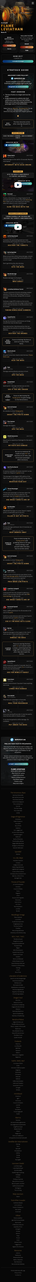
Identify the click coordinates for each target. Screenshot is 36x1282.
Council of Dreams (18, 1102)
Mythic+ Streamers (18, 1259)
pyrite (18, 473)
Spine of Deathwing (18, 1013)
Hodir (18, 1240)
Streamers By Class (18, 1257)
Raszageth (18, 1159)
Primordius (18, 900)
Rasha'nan (18, 1028)
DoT (26, 453)
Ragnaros (18, 1057)
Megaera (18, 893)
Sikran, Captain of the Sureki (18, 1026)
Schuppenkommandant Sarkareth (18, 1138)
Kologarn (18, 1229)
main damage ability (12, 576)
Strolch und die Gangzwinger (18, 978)
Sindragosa (18, 1188)
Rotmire (18, 854)
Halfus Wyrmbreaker (18, 1081)
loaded (17, 496)
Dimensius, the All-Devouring (18, 932)
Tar (23, 667)
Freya (18, 1235)
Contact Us (18, 1275)
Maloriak (18, 1076)
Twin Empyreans (18, 906)
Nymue (18, 1107)
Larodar (18, 1105)
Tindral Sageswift (18, 1111)
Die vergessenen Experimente (18, 1124)
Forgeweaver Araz (18, 924)
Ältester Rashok (18, 1129)
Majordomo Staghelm (18, 1055)
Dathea (18, 1153)
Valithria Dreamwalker (18, 1186)
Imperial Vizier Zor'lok (18, 952)
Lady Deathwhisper (18, 1168)
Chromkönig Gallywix (18, 994)
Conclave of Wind (18, 1063)
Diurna (18, 1157)
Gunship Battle (18, 1170)
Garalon (18, 956)
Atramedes (18, 1072)
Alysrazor (18, 1050)
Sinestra (18, 1090)
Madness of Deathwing (18, 1015)
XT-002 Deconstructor (18, 1224)
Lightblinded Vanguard (18, 869)
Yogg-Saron (18, 1244)
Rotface (18, 1177)
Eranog (18, 1144)
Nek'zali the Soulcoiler (18, 797)
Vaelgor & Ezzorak (18, 865)
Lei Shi (18, 970)
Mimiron (18, 1233)
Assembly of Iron (18, 1227)
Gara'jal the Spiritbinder (18, 943)
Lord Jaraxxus (18, 1205)
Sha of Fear (18, 972)
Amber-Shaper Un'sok (18, 961)
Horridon (18, 886)
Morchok (18, 1000)
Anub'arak (18, 1211)
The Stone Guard (18, 939)
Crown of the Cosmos (18, 871)
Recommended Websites (18, 1264)
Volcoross (18, 1100)
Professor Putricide (18, 1179)
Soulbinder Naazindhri (18, 921)
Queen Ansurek (18, 1037)
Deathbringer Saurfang (18, 1172)
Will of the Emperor (18, 950)
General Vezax (18, 1242)
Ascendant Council (18, 1085)
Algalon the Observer (18, 1246)
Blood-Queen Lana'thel (18, 1183)
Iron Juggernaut (18, 830)
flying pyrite (16, 397)
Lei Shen (18, 908)
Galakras (18, 828)
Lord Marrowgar (18, 1166)
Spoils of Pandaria (18, 839)
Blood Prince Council (18, 1181)
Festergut (18, 1174)
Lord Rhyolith (18, 1046)
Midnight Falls (18, 878)
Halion (18, 1196)
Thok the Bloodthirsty (18, 841)
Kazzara (18, 1120)
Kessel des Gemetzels (18, 980)
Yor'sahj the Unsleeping (18, 1004)
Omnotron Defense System (18, 1067)
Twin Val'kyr (18, 1209)
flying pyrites (20, 540)
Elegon (18, 948)
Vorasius (18, 862)
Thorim (18, 1238)
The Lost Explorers (18, 804)
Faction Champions (18, 1207)
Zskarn (18, 1131)
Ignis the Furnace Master (18, 1220)
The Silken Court (18, 1035)
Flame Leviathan (18, 1218)
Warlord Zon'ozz (18, 1002)
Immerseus (18, 819)
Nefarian (18, 1078)
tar (17, 646)
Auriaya (18, 1231)
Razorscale (18, 1222)
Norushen (18, 823)
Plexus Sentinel (18, 917)
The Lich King (18, 1190)
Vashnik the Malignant (18, 802)
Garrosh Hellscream (18, 848)
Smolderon (18, 1109)
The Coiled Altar (18, 810)
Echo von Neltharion (18, 1135)
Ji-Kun (18, 895)
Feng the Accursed (18, 941)
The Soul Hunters (18, 926)
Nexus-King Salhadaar (18, 930)
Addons (18, 1253)
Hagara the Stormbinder (18, 1007)
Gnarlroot (18, 1096)
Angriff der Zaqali (18, 1126)
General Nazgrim (18, 834)
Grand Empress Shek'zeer (18, 963)
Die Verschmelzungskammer (18, 1122)
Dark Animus (18, 902)
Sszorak (18, 806)
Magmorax (18, 1133)
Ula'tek (18, 813)
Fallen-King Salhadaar (18, 867)
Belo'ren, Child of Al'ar (18, 876)
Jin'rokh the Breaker (18, 884)
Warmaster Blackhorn (18, 1011)
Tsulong (18, 967)
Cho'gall (18, 1087)
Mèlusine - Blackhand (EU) (20, 108)
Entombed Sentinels (18, 799)
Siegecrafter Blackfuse (18, 843)
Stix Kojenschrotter (18, 985)
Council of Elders (18, 889)
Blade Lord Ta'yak (18, 954)
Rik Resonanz (18, 983)
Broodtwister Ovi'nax (18, 1031)
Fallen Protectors (18, 821)
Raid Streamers (18, 1262)
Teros (18, 1146)
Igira (18, 1098)
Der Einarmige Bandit (18, 989)
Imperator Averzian (18, 860)
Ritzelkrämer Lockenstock (18, 987)
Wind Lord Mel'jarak (18, 959)
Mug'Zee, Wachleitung (18, 991)
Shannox (18, 1044)
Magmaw (18, 1070)
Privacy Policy (18, 1272)
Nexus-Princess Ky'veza (18, 1033)
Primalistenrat (18, 1150)
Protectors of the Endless (18, 965)
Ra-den (18, 911)
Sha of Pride (18, 825)
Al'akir (18, 1065)
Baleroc (18, 1052)
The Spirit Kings (18, 945)
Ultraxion (18, 1009)
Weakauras (18, 1255)
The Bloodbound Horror (18, 1024)
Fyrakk (18, 1114)
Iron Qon (18, 904)
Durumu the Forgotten (18, 897)
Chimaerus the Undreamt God (18, 873)
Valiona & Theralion (18, 1083)
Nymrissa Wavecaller (18, 795)
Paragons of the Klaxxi (18, 845)
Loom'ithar (18, 919)
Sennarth (18, 1148)
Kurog (18, 1155)
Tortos (18, 891)
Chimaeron (18, 1074)
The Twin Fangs (18, 808)
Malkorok (18, 836)
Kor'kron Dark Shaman (18, 832)
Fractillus (18, 928)
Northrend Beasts (18, 1203)
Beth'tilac (18, 1048)
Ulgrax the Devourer (18, 1022)
